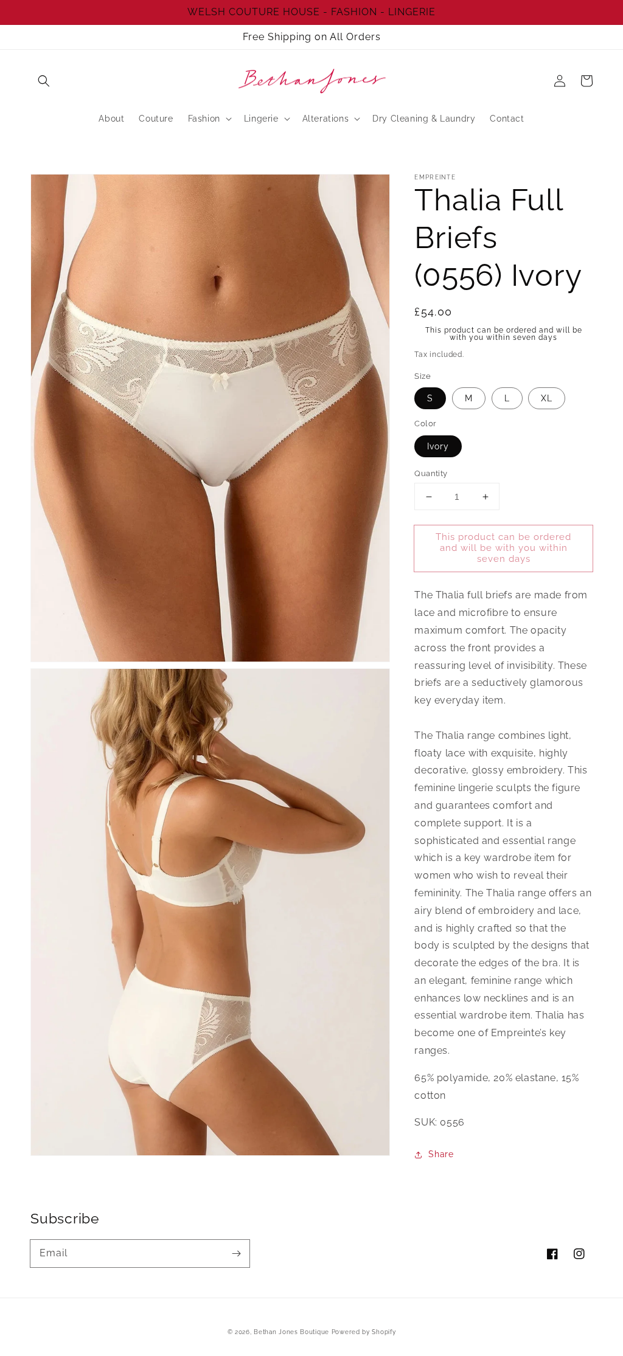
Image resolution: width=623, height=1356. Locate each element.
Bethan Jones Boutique (291, 1332)
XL (546, 398)
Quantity (430, 473)
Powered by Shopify (364, 1332)
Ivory (438, 446)
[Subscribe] (236, 1253)
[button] (43, 80)
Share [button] (440, 1154)
